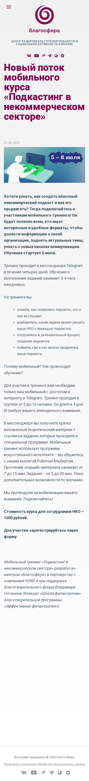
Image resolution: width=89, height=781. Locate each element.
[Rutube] (43, 55)
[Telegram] (49, 55)
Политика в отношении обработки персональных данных (44, 764)
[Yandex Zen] (62, 55)
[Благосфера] (44, 23)
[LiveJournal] (56, 55)
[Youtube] (36, 55)
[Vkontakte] (29, 55)
